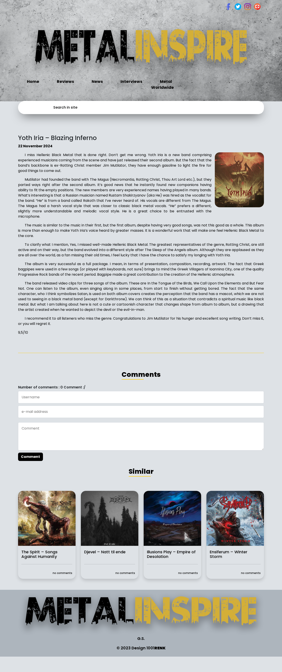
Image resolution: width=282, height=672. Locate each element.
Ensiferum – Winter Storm (228, 554)
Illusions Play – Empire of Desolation (171, 554)
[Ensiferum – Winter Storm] (235, 518)
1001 (156, 648)
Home (33, 81)
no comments (62, 573)
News (97, 81)
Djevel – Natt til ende (105, 552)
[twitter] (238, 6)
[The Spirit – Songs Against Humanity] (47, 518)
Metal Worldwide (162, 84)
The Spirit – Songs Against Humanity (39, 554)
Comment (30, 456)
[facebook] (228, 6)
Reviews (65, 81)
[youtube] (257, 6)
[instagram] (247, 6)
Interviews (131, 81)
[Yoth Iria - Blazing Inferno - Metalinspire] (141, 49)
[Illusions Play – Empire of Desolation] (172, 518)
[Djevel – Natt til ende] (109, 518)
